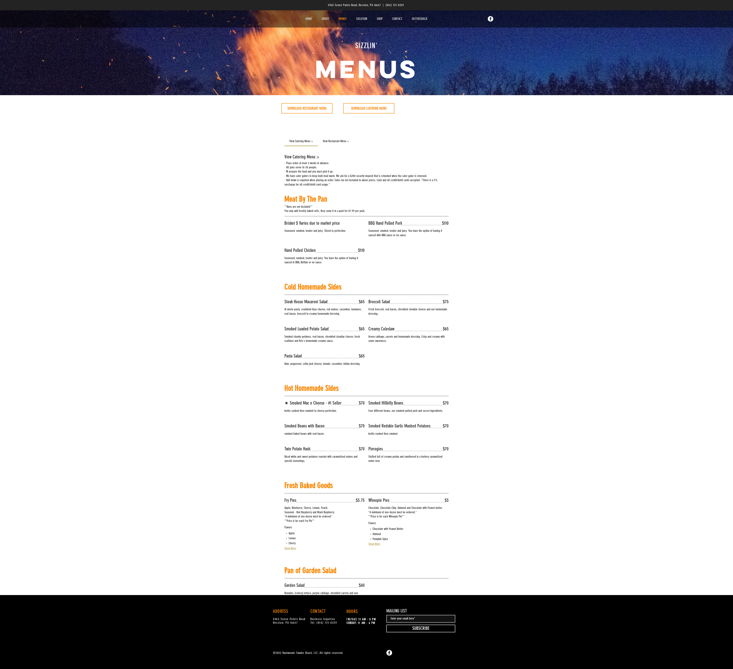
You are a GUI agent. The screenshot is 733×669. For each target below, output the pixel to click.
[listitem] (289, 533)
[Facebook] (389, 653)
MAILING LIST (396, 611)
